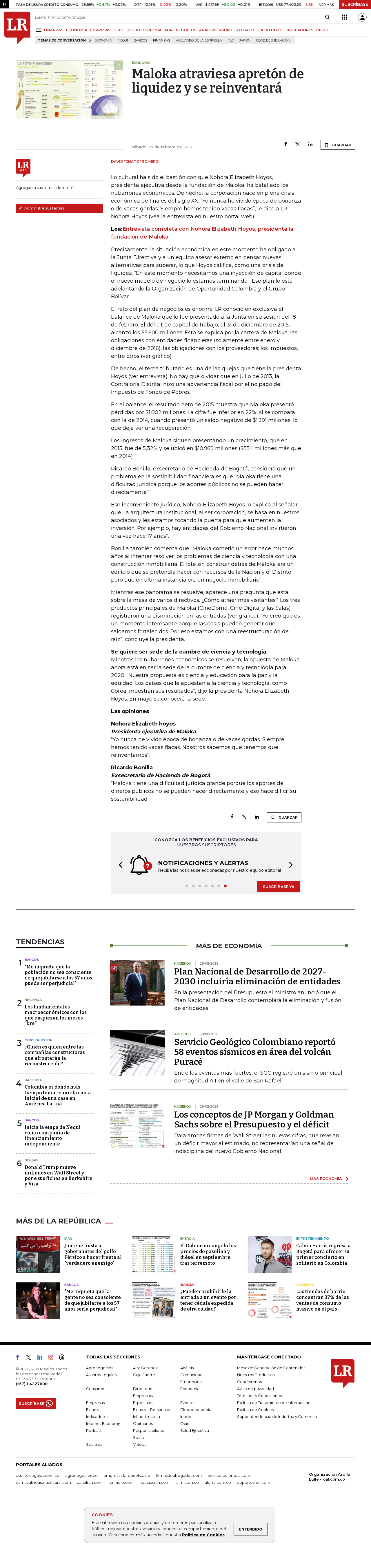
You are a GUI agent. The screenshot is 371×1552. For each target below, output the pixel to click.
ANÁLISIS (207, 30)
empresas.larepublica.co (126, 1475)
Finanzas (161, 40)
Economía (103, 40)
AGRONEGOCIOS (180, 30)
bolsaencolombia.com (229, 1475)
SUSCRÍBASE (355, 4)
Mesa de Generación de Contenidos (271, 1367)
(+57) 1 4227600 (32, 1383)
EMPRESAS (100, 30)
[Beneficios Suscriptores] (344, 17)
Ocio (185, 1423)
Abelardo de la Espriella (199, 40)
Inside (185, 1416)
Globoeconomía (195, 1409)
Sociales (94, 1444)
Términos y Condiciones (259, 1395)
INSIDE (322, 30)
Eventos (187, 1402)
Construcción (38, 1040)
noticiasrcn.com (154, 1482)
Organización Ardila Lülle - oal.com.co (329, 1476)
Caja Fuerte (144, 1374)
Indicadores (97, 1416)
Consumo (305, 1285)
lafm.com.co (187, 1482)
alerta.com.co (218, 1482)
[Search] (327, 17)
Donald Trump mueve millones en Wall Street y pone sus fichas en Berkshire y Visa (58, 1176)
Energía (187, 1239)
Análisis (187, 1367)
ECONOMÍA (76, 30)
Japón (244, 40)
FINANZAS (53, 30)
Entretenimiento (312, 1239)
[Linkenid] (42, 1358)
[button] (119, 865)
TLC (231, 40)
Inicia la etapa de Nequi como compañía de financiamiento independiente (53, 1136)
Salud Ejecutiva (194, 1430)
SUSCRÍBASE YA (278, 886)
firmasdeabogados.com (179, 1475)
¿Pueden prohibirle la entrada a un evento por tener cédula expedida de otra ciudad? (208, 1300)
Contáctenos (249, 1381)
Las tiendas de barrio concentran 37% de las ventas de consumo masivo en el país (322, 1300)
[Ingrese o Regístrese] (362, 17)
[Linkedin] (310, 144)
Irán (68, 1239)
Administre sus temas (43, 208)
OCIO (118, 30)
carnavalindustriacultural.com (43, 1482)
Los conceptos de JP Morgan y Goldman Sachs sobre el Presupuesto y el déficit (254, 1119)
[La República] (17, 28)
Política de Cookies (203, 1534)
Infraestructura (146, 1416)
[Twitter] (297, 144)
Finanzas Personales (152, 1409)
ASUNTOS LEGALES (237, 30)
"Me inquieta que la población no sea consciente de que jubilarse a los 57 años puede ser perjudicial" (58, 975)
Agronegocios (99, 1367)
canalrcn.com (90, 1482)
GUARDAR (341, 145)
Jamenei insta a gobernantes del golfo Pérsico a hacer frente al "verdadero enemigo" (93, 1254)
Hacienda (33, 1000)
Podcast (94, 1430)
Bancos (140, 40)
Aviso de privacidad (255, 1388)
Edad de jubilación (273, 40)
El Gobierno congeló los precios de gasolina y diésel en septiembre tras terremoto (208, 1254)
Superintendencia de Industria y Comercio (277, 1416)
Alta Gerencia (146, 1367)
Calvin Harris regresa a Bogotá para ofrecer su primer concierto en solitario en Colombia (323, 1254)
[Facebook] (285, 144)
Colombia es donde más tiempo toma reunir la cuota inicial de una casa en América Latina (58, 1095)
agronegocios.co (81, 1475)
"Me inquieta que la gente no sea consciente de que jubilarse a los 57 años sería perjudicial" (92, 1300)
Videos (139, 1444)
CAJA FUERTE (271, 30)
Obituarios (143, 1423)
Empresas (95, 1402)
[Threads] (64, 1358)
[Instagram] (53, 1358)
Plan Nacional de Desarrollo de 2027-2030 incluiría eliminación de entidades (257, 976)
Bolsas (32, 1160)
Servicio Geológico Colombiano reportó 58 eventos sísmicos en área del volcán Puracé (255, 1052)
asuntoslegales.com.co (37, 1475)
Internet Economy (103, 1423)
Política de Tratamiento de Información (273, 1402)
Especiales (143, 1402)
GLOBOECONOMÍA (143, 30)
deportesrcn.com (253, 1482)
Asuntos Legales (101, 1374)
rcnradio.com (121, 1482)
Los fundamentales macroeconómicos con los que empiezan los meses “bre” (56, 1015)
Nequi (123, 40)
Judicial (187, 1285)
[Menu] (39, 30)
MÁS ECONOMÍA (326, 1178)
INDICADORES (300, 30)
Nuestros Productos (255, 1374)
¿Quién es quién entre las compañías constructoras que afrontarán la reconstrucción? (55, 1055)
